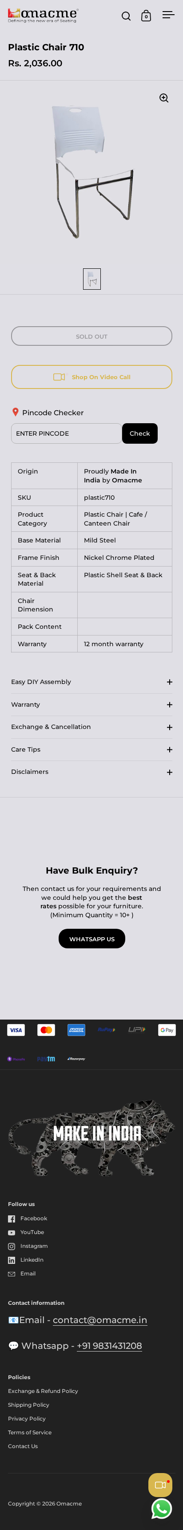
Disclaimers (29, 772)
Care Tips (25, 749)
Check (140, 433)
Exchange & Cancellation (51, 727)
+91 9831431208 (109, 1345)
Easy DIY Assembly (41, 682)
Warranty (25, 704)
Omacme (69, 1503)
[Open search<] (126, 15)
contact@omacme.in (100, 1320)
